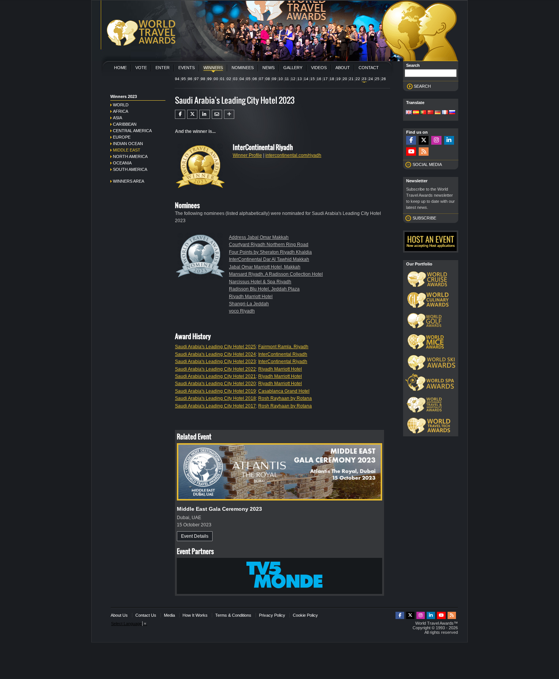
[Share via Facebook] (180, 114)
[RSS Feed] (424, 151)
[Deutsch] (438, 112)
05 (248, 79)
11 (287, 79)
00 (216, 79)
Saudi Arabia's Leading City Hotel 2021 (215, 376)
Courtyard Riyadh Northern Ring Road (268, 244)
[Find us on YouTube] (411, 151)
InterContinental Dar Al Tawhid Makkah (269, 259)
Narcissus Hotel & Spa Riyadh (260, 281)
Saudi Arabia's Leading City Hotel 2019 (215, 391)
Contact (369, 67)
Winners (213, 67)
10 (280, 79)
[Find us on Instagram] (436, 140)
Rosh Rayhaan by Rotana (285, 398)
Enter (163, 67)
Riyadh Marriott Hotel (251, 296)
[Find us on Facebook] (411, 140)
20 (345, 79)
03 (235, 79)
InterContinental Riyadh (282, 354)
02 (229, 79)
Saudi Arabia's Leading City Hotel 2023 (215, 361)
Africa (120, 111)
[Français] (445, 112)
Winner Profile (247, 155)
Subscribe (424, 218)
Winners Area (128, 181)
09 (274, 79)
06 (255, 79)
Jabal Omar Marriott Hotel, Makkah (264, 267)
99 (209, 79)
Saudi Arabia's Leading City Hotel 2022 (215, 369)
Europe (121, 137)
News (268, 67)
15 (312, 79)
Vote (141, 67)
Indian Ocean (128, 143)
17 (325, 79)
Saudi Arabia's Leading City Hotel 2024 (215, 354)
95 (183, 79)
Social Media (427, 164)
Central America (132, 130)
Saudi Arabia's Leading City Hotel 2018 (215, 398)
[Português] (423, 112)
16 (319, 79)
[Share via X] (192, 114)
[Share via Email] (217, 114)
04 (242, 79)
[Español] (416, 112)
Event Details (194, 536)
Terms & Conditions (233, 615)
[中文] (430, 112)
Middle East (126, 150)
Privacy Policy (272, 615)
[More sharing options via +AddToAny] (229, 114)
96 (190, 79)
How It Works (195, 615)
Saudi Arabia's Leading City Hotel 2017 (215, 406)
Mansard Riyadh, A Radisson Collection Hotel (276, 274)
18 (332, 79)
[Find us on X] (424, 140)
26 (383, 79)
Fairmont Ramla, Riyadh (283, 346)
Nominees (243, 67)
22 (358, 79)
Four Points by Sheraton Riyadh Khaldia (270, 252)
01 (222, 79)
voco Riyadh (242, 311)
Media (169, 615)
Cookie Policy (305, 615)
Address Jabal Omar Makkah (259, 237)
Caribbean (125, 124)
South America (130, 169)
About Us (119, 615)
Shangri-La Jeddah (249, 303)
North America (130, 156)
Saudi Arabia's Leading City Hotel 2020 (215, 383)
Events (186, 67)
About (342, 67)
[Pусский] (452, 112)
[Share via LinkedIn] (204, 114)
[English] (409, 112)
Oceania (122, 163)
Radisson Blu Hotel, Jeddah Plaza (264, 289)
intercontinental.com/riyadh (293, 155)
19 (338, 79)
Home (120, 67)
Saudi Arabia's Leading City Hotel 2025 (215, 346)
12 (293, 79)
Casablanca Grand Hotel (284, 391)
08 (267, 79)
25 (377, 79)
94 (177, 79)
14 (306, 79)
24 (370, 79)
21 (351, 79)
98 (203, 79)
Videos (319, 67)
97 (196, 79)
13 (299, 79)
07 (261, 79)
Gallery (292, 67)
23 (364, 79)
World (121, 105)
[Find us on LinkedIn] (449, 140)
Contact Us (145, 615)
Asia (117, 117)
